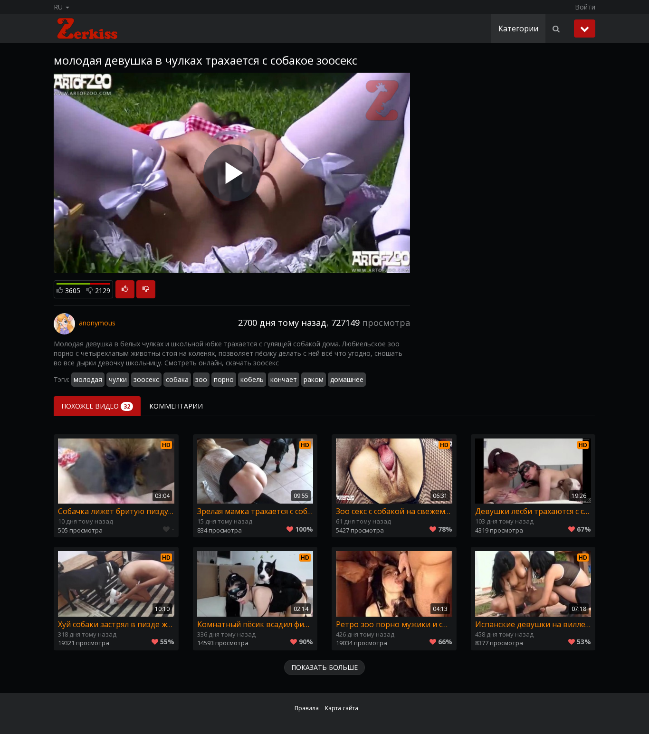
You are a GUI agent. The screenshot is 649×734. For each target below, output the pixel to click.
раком (314, 379)
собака (177, 379)
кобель (252, 379)
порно (224, 379)
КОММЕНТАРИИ (176, 405)
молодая (88, 379)
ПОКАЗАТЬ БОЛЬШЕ (324, 667)
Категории (518, 28)
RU (59, 6)
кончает (283, 379)
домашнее (346, 379)
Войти (585, 6)
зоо (201, 379)
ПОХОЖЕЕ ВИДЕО (95, 405)
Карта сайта (341, 708)
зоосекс (146, 379)
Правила (307, 708)
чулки (118, 379)
